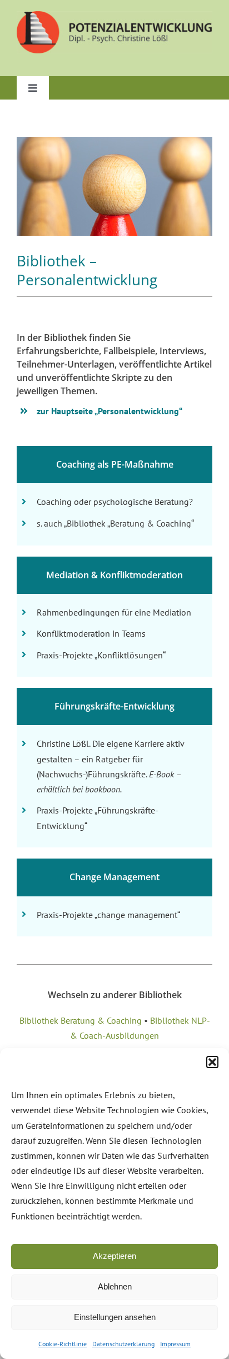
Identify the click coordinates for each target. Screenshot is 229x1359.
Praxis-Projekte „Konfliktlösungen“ (101, 655)
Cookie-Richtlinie (62, 1344)
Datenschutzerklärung (123, 1344)
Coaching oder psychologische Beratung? (115, 501)
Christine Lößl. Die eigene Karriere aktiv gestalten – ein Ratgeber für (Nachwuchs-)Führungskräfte (110, 758)
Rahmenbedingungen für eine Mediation (114, 612)
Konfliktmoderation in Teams (91, 633)
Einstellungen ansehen (115, 1317)
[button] (212, 1062)
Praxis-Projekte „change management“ (108, 914)
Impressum (175, 1344)
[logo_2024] (114, 15)
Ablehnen (115, 1286)
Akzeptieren (114, 1256)
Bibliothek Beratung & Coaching (80, 1020)
